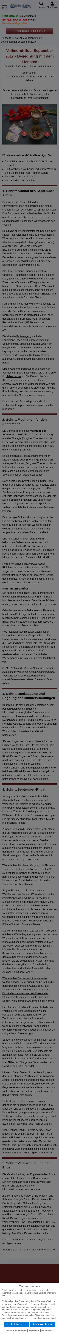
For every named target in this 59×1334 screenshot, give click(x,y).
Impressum (33, 1330)
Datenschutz (47, 1330)
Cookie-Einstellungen (16, 1330)
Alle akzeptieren (42, 1324)
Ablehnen (16, 1324)
